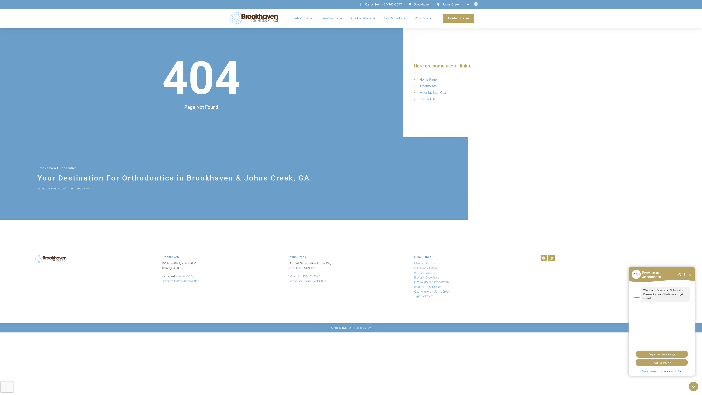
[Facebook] (544, 258)
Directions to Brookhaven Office (180, 281)
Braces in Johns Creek (427, 287)
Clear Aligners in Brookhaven (431, 282)
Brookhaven (170, 257)
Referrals (421, 18)
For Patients (393, 18)
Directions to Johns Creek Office (307, 281)
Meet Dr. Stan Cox (424, 263)
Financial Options (424, 272)
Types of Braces (423, 296)
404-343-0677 (184, 276)
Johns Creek (297, 257)
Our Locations (361, 18)
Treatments (329, 18)
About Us (301, 18)
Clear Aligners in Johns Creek (431, 291)
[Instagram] (551, 258)
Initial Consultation (425, 268)
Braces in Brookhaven (427, 277)
